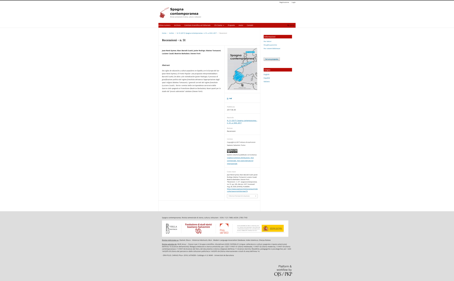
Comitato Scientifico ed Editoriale (197, 25)
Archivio (177, 25)
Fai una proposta (271, 59)
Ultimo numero (164, 25)
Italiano (267, 81)
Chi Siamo (218, 25)
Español (267, 78)
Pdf (230, 98)
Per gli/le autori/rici (270, 45)
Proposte (231, 25)
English (266, 74)
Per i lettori (267, 41)
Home (164, 33)
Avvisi (241, 25)
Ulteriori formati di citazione (239, 196)
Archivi (171, 33)
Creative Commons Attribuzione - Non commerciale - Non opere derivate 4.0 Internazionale (240, 161)
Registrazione (284, 2)
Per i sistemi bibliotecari (272, 48)
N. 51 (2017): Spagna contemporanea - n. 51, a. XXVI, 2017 (197, 33)
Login (294, 2)
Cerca (291, 25)
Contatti (250, 25)
